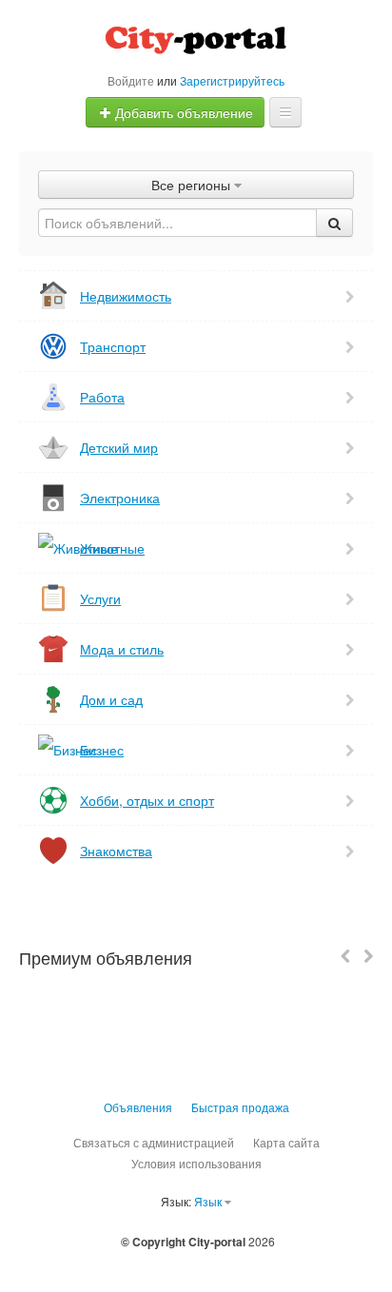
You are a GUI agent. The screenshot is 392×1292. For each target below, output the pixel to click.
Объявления (138, 1107)
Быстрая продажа (240, 1107)
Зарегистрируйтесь (232, 80)
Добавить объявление (182, 112)
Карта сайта (286, 1142)
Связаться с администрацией (153, 1142)
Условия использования (196, 1163)
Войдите (131, 80)
